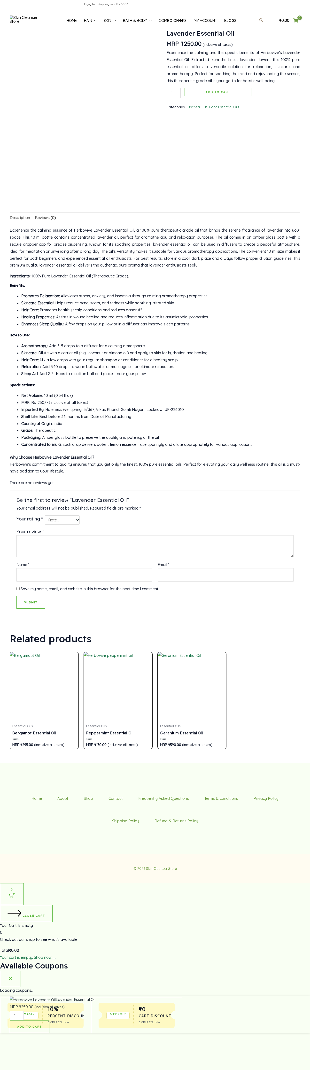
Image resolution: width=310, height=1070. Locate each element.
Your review (30, 532)
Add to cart (218, 92)
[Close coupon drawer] (10, 979)
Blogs (230, 20)
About (62, 798)
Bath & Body (135, 20)
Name (22, 564)
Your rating (29, 519)
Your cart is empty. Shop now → (28, 957)
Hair (88, 20)
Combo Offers (172, 20)
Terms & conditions (221, 798)
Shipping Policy (125, 820)
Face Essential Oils (224, 107)
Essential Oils (197, 107)
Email (163, 564)
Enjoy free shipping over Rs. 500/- (94, 4)
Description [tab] (20, 217)
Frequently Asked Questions (163, 798)
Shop (88, 798)
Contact (115, 798)
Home (72, 20)
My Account (205, 20)
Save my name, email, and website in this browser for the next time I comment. (90, 588)
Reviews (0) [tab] (45, 217)
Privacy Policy (266, 798)
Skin (107, 20)
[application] (94, 20)
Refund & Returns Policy (176, 820)
